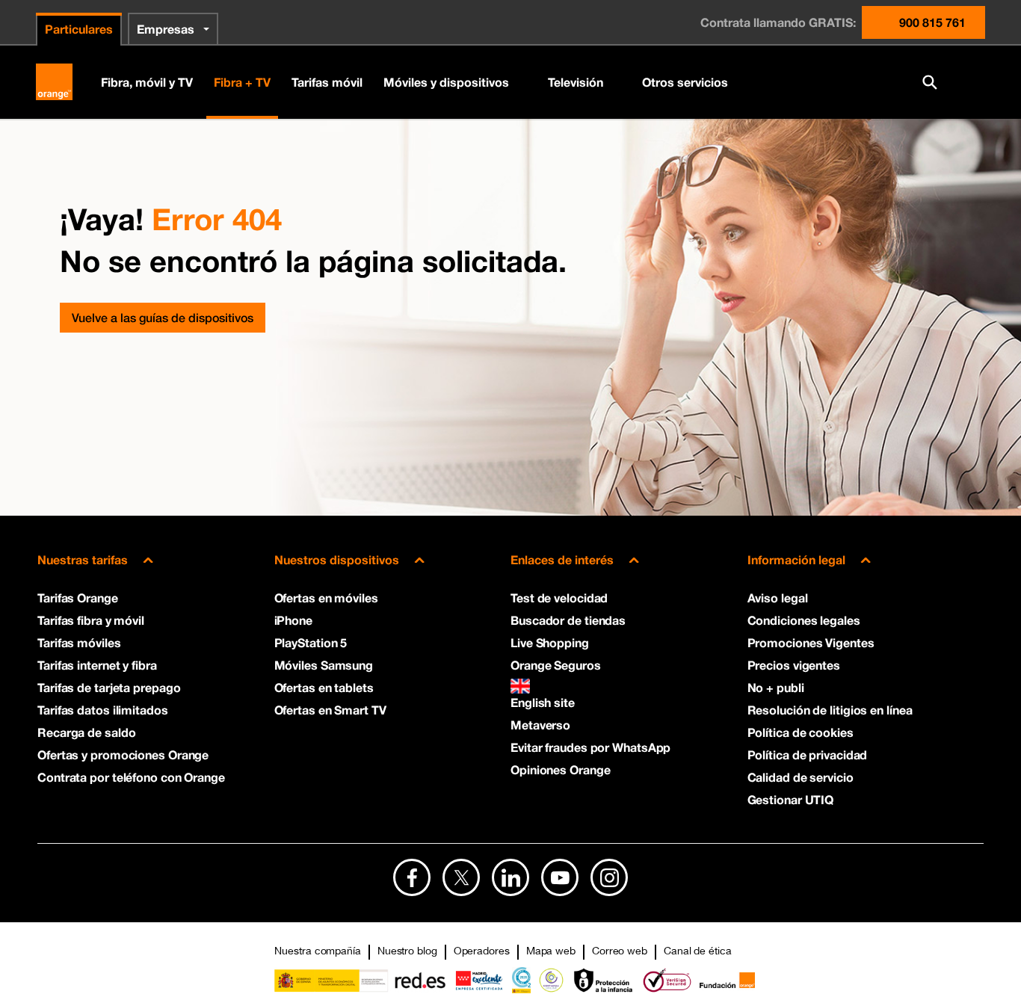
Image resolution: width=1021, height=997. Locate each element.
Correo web (619, 950)
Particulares (79, 29)
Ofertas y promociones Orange (123, 754)
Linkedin (510, 877)
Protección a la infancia (603, 980)
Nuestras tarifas (82, 559)
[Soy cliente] (968, 82)
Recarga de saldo (86, 732)
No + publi (775, 687)
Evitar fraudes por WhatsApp (590, 747)
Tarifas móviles (79, 642)
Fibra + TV (242, 82)
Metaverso (540, 724)
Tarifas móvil (327, 82)
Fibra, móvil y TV (147, 82)
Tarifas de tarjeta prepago (108, 687)
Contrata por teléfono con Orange (131, 777)
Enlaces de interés (562, 559)
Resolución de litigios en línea (830, 709)
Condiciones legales (803, 620)
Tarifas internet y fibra (97, 665)
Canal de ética (698, 950)
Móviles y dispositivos (446, 82)
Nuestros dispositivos (336, 559)
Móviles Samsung (324, 665)
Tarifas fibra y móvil (90, 620)
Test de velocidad (559, 597)
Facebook (412, 877)
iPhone (293, 620)
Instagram (609, 877)
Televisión (575, 82)
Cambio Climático (521, 980)
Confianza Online (551, 980)
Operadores (482, 950)
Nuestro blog (407, 950)
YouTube (560, 877)
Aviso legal (777, 597)
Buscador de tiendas (568, 620)
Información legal (796, 559)
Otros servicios (685, 82)
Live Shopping (549, 642)
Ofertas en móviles (326, 597)
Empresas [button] (165, 29)
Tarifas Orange (77, 597)
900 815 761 (932, 22)
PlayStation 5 (311, 642)
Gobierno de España (360, 980)
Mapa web (551, 950)
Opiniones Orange (560, 769)
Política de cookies (800, 732)
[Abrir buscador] (929, 82)
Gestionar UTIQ (790, 799)
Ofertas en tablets (324, 687)
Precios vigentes (793, 665)
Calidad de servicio (800, 777)
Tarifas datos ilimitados (102, 709)
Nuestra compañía (317, 950)
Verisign (667, 980)
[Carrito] (891, 82)
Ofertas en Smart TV (330, 709)
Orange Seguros (555, 665)
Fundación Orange (727, 980)
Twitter (461, 877)
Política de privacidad (807, 754)
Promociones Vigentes (811, 642)
